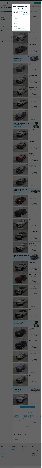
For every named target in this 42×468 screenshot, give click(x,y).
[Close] (28, 4)
